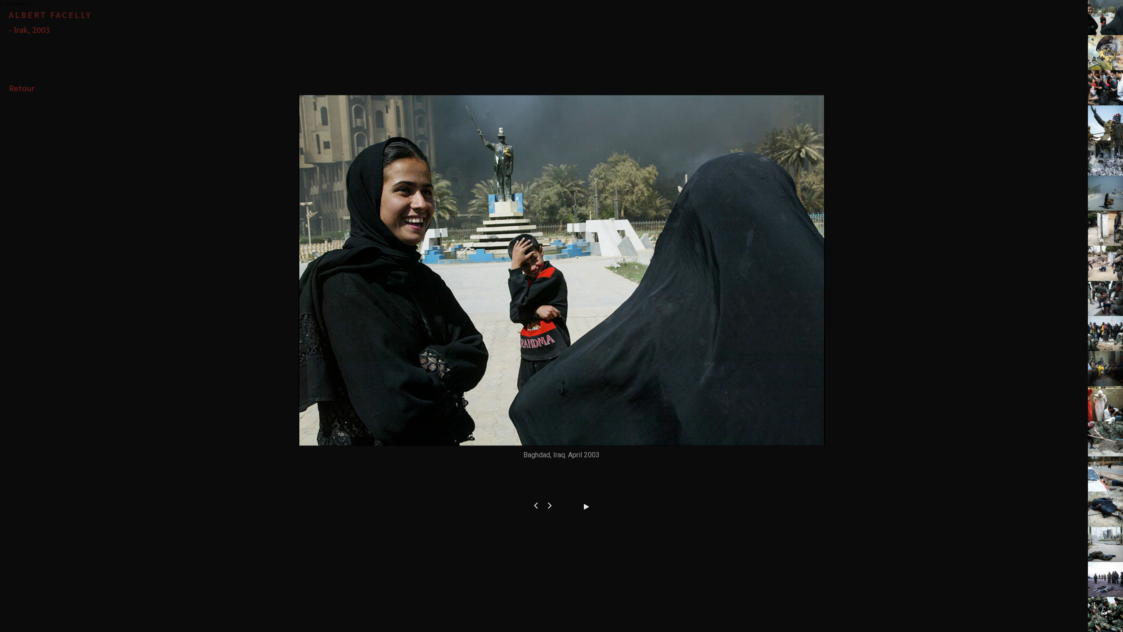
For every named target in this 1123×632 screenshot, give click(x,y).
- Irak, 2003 (29, 29)
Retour (22, 88)
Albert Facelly (50, 14)
